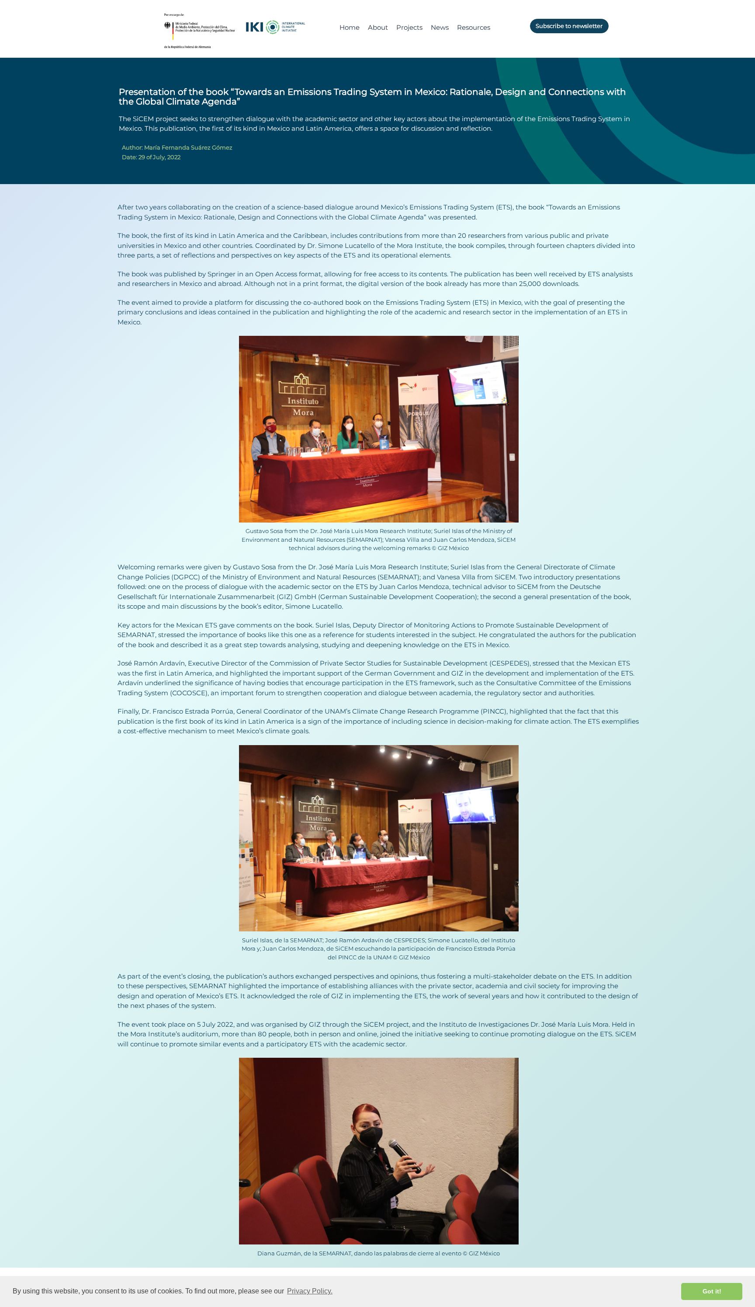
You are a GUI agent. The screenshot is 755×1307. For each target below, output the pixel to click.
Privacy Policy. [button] (309, 1291)
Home (349, 27)
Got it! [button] (712, 1291)
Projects (409, 27)
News (440, 27)
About (378, 27)
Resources (473, 27)
